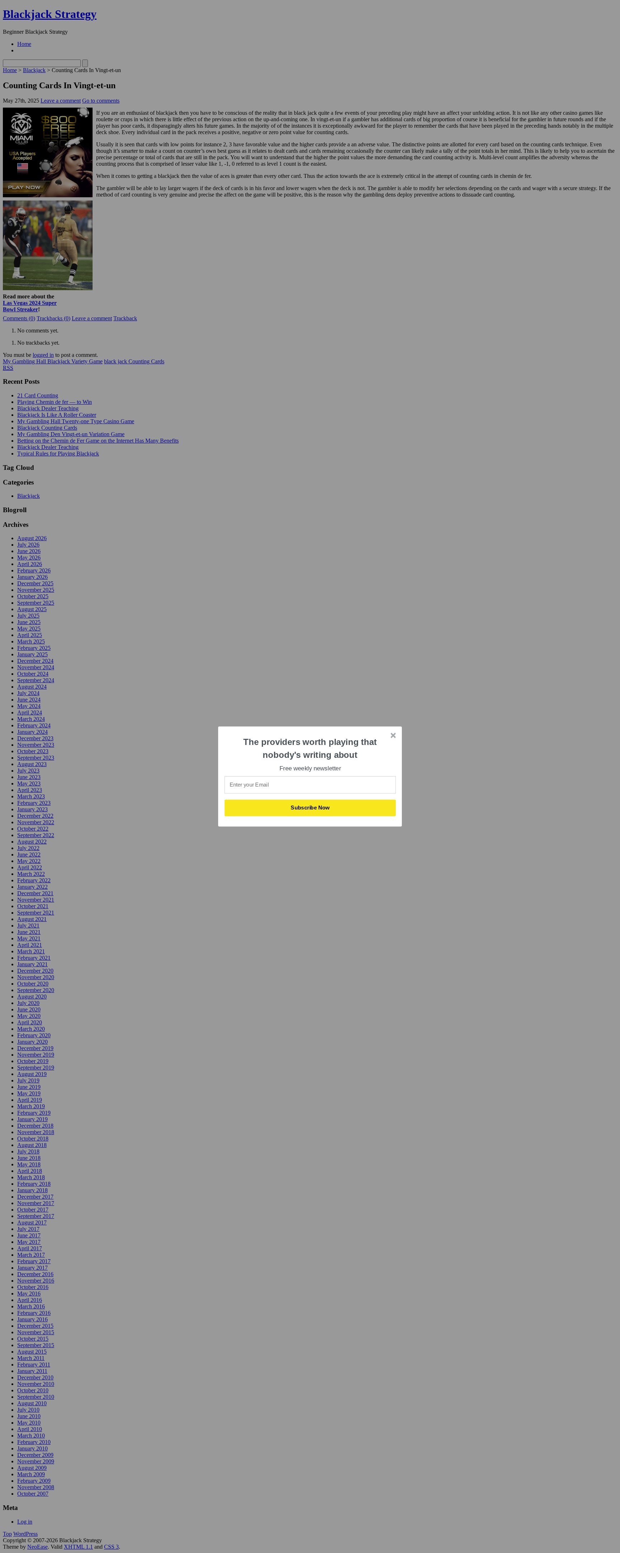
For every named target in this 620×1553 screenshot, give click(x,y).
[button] (310, 748)
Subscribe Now (310, 807)
